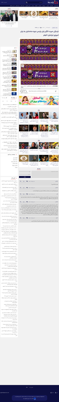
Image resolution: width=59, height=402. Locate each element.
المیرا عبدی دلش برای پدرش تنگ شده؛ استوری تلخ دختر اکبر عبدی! (54, 151)
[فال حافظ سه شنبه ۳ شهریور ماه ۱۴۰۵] (34, 13)
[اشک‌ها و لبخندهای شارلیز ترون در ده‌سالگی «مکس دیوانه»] (44, 158)
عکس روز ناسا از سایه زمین (12, 307)
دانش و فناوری (28, 5)
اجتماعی (39, 5)
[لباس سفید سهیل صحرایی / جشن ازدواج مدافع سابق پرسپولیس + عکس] (24, 145)
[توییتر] (20, 91)
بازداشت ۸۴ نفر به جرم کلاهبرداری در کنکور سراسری (9, 195)
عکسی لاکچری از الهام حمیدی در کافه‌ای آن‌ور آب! (54, 133)
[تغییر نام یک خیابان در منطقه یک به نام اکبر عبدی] (34, 128)
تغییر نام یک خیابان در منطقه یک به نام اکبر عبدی (34, 133)
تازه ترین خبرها (14, 165)
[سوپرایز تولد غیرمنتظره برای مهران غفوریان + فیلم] (54, 115)
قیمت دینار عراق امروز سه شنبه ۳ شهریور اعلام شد (9, 251)
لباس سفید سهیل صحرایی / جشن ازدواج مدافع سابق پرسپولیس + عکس (24, 151)
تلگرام (53, 392)
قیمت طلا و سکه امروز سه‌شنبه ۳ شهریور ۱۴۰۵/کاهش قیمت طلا (43, 17)
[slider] (39, 93)
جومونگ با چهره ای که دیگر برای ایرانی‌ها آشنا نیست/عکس (44, 151)
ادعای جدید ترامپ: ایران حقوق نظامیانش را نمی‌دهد (8, 207)
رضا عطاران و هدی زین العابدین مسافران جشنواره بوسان (34, 121)
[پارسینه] (52, 2)
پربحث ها (3, 97)
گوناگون (56, 8)
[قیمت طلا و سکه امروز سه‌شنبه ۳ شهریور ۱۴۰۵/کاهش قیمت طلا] (43, 13)
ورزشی (33, 5)
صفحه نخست (56, 5)
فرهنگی (36, 5)
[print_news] (26, 91)
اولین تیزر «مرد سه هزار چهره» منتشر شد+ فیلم (8, 120)
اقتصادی (51, 5)
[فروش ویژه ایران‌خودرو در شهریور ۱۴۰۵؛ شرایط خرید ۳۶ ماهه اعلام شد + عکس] (14, 94)
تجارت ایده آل (15, 163)
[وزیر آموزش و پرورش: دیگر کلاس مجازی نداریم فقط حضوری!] (14, 77)
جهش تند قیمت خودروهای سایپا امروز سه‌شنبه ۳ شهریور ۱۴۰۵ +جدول (6, 73)
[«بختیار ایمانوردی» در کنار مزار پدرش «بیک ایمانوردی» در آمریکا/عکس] (24, 115)
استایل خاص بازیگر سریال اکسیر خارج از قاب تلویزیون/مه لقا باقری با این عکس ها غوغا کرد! (24, 134)
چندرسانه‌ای (18, 5)
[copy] (55, 91)
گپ (57, 392)
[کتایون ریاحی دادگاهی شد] (34, 145)
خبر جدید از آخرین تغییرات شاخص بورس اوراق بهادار (7, 65)
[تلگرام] (22, 91)
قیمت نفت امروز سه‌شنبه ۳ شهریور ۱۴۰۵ (10, 296)
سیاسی (47, 5)
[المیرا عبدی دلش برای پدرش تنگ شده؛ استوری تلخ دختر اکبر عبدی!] (54, 145)
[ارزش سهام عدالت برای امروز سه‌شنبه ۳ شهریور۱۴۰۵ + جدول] (14, 51)
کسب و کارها (12, 5)
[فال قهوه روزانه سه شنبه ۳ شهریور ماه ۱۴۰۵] (24, 13)
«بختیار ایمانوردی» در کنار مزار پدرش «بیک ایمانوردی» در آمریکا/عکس (24, 121)
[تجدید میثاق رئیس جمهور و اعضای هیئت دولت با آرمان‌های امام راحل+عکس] (9, 15)
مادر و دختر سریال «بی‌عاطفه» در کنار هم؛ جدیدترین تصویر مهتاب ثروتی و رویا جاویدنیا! (44, 134)
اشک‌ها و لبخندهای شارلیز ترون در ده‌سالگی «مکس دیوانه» (44, 164)
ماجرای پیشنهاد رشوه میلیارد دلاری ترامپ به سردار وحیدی (6, 69)
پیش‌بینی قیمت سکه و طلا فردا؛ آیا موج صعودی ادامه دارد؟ (7, 90)
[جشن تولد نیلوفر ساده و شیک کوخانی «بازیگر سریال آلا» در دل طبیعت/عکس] (34, 158)
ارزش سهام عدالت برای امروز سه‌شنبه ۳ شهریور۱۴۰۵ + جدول (6, 52)
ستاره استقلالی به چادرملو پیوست (7, 56)
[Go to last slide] (2, 16)
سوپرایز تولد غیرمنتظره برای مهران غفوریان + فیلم (54, 120)
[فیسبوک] (24, 91)
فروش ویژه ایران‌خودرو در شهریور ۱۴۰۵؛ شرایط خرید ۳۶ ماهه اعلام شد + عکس (7, 94)
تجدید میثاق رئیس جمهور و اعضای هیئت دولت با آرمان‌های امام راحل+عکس (8, 23)
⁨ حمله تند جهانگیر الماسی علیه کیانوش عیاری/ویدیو (8, 229)
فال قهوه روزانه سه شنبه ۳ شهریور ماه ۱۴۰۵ (24, 17)
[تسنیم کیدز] (39, 101)
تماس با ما (5, 2)
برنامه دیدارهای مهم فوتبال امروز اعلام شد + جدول (9, 241)
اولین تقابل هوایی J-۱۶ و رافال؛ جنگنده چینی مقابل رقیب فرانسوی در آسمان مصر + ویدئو (53, 17)
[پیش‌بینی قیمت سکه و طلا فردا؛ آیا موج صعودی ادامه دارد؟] (14, 89)
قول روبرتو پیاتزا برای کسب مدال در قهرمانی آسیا (9, 263)
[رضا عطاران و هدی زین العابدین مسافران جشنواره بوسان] (34, 115)
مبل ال (16, 167)
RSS (2, 2)
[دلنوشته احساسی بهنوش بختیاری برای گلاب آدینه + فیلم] (44, 115)
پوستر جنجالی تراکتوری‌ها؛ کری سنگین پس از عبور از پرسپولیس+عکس (6, 86)
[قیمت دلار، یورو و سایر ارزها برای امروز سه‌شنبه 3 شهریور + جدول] (14, 60)
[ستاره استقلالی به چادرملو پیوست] (14, 56)
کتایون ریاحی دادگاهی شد (34, 150)
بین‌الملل (44, 5)
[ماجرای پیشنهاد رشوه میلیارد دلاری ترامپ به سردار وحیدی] (14, 68)
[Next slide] (17, 16)
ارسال (25, 177)
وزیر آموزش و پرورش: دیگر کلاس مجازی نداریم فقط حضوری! (7, 77)
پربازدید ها (13, 97)
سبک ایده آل (15, 159)
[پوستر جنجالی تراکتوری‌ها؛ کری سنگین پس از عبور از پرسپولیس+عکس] (14, 85)
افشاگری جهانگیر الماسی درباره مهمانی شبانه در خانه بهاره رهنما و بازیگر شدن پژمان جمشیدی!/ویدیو (9, 114)
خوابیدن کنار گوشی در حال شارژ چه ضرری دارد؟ (9, 226)
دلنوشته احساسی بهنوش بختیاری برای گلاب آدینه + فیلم (44, 121)
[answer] (27, 181)
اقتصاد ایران (15, 158)
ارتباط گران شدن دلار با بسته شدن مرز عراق (10, 194)
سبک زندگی (23, 5)
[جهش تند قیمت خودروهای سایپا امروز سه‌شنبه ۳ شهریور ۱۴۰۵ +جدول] (14, 73)
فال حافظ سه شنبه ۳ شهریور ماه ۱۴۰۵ (34, 17)
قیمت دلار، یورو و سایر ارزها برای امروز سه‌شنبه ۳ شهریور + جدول (6, 60)
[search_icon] (27, 3)
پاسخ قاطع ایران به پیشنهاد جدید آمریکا (9, 104)
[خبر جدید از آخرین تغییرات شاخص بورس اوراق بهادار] (14, 64)
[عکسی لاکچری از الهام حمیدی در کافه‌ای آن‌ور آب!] (54, 128)
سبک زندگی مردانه (14, 161)
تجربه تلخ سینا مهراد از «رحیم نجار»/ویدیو (10, 246)
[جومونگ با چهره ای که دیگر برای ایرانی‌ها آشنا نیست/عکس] (44, 145)
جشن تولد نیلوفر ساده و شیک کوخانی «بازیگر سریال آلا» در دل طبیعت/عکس (34, 164)
